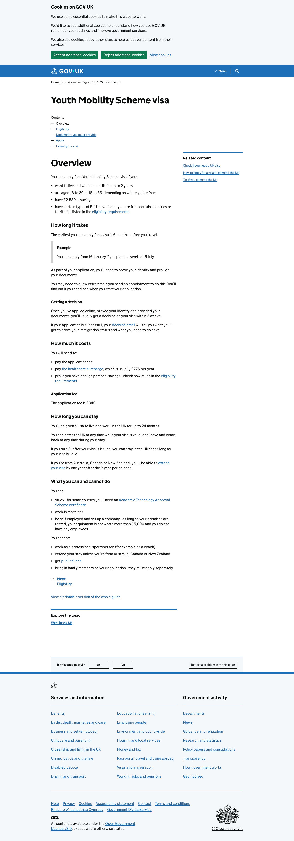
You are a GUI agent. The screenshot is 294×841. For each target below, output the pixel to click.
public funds (71, 561)
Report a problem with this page (213, 665)
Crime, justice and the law (72, 758)
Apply (60, 140)
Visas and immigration (80, 82)
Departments (194, 713)
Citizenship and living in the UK (76, 749)
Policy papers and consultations (209, 749)
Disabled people (64, 767)
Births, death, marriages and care (78, 722)
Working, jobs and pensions (139, 776)
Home (55, 82)
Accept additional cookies (74, 55)
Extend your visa (67, 146)
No (127, 665)
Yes (103, 665)
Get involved (193, 776)
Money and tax (129, 749)
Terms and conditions (172, 803)
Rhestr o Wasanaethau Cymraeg (77, 809)
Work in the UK (110, 82)
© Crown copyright (227, 828)
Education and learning (136, 713)
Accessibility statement (115, 803)
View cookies (160, 55)
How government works (202, 767)
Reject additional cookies (124, 55)
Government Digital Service (129, 809)
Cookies (85, 803)
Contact (144, 803)
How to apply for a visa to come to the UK (211, 173)
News (188, 722)
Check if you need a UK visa (201, 165)
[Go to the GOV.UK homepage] (67, 71)
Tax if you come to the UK (200, 180)
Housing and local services (138, 740)
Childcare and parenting (71, 740)
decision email (123, 325)
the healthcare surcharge (82, 369)
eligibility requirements (110, 211)
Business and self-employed (74, 731)
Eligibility (62, 129)
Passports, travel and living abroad (145, 758)
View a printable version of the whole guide (86, 597)
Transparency (194, 758)
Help (55, 803)
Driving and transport (68, 776)
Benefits (58, 713)
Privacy (69, 803)
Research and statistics (202, 740)
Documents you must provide (76, 135)
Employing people (131, 722)
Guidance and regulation (203, 731)
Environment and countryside (141, 731)
